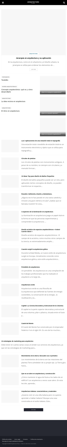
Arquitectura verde (28, 285)
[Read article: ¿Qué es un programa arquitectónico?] (53, 85)
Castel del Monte (27, 323)
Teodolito (4, 80)
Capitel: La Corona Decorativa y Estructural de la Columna (42, 306)
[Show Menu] (3, 2)
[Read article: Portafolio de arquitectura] (10, 272)
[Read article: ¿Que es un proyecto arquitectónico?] (53, 127)
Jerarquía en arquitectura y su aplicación (33, 58)
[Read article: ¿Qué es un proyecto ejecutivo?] (53, 106)
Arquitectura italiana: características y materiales (38, 391)
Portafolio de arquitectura (30, 267)
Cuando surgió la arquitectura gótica (34, 249)
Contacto (25, 439)
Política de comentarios (37, 439)
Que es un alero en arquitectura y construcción (38, 373)
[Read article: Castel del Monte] (10, 329)
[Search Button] (64, 2)
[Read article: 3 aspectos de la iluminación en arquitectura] (10, 217)
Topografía (5, 77)
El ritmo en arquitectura (10, 111)
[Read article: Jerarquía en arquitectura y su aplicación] (33, 32)
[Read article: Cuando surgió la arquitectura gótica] (10, 254)
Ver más (33, 409)
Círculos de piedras (28, 158)
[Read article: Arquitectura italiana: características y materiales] (10, 396)
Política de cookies (7, 439)
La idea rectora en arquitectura (13, 101)
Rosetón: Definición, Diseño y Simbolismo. (36, 194)
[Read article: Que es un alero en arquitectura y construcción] (10, 379)
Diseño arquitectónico (9, 86)
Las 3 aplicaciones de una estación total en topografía (40, 141)
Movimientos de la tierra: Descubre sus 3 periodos (39, 356)
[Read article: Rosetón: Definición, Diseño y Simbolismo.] (10, 199)
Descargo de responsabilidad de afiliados (12, 441)
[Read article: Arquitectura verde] (10, 290)
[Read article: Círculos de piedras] (10, 164)
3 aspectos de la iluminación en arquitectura (37, 212)
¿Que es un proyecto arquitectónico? (51, 134)
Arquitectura (33, 53)
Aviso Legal (17, 439)
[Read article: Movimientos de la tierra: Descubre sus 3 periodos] (10, 361)
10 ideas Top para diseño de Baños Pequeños (37, 176)
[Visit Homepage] (33, 2)
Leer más (33, 69)
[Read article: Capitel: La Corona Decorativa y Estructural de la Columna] (10, 311)
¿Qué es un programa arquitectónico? (51, 92)
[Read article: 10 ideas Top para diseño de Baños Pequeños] (10, 181)
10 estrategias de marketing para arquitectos (17, 341)
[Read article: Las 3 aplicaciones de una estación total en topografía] (10, 146)
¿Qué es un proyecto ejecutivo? (49, 113)
